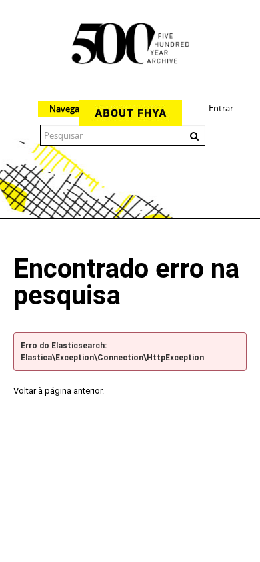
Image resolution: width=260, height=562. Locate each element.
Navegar (66, 109)
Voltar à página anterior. (58, 391)
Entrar (221, 108)
